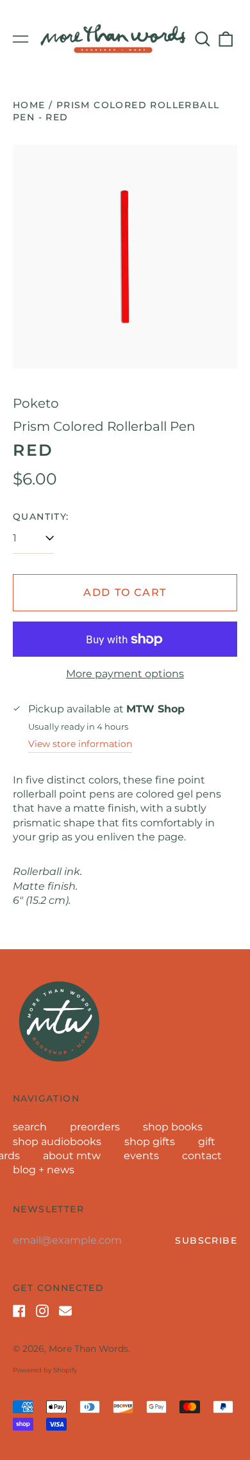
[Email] (65, 1310)
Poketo (36, 403)
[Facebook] (19, 1310)
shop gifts (149, 1141)
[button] (202, 39)
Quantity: (41, 516)
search (30, 1127)
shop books (173, 1127)
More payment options (125, 674)
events (141, 1156)
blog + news (43, 1170)
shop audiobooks (57, 1141)
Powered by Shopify (45, 1370)
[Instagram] (42, 1310)
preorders (95, 1127)
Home (29, 105)
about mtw (72, 1156)
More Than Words (88, 1348)
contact (202, 1156)
